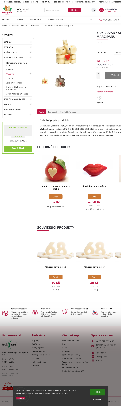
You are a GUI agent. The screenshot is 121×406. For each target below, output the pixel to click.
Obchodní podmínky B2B (73, 371)
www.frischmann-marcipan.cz (10, 374)
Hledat (74, 10)
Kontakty (46, 2)
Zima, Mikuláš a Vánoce (17, 93)
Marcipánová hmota (14, 99)
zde (66, 393)
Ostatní (8, 114)
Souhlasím (97, 392)
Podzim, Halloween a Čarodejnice (16, 88)
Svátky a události (13, 57)
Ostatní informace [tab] (68, 112)
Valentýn (10, 74)
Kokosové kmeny (12, 109)
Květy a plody (11, 52)
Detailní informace (105, 91)
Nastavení (20, 398)
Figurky (8, 42)
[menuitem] (7, 20)
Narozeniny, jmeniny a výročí (16, 64)
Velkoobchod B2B (70, 367)
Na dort (8, 104)
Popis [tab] (41, 112)
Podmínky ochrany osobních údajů (75, 363)
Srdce (10, 78)
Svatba (9, 69)
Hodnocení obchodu (12, 2)
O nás (35, 2)
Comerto (115, 401)
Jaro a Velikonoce (14, 82)
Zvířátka (8, 47)
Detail (55, 196)
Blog (27, 2)
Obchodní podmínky (62, 2)
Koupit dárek (18, 148)
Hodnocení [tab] (52, 112)
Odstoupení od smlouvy (85, 2)
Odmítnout (97, 399)
